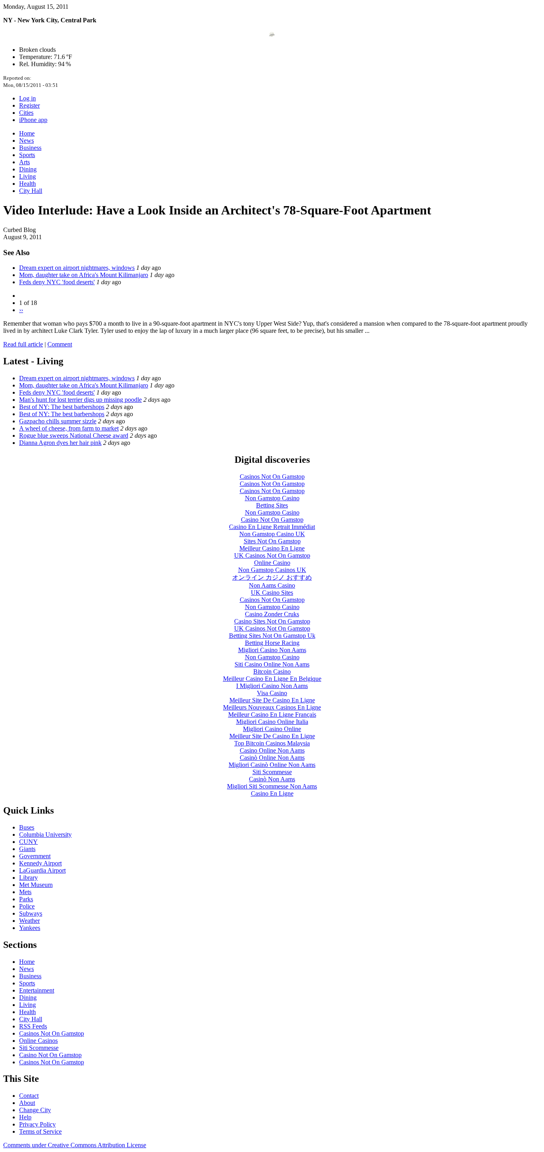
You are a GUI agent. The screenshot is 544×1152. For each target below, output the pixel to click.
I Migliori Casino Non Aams (272, 685)
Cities (26, 112)
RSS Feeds (33, 1026)
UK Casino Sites (272, 592)
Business (30, 147)
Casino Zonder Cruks (272, 614)
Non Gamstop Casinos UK (272, 569)
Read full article (23, 344)
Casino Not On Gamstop (272, 519)
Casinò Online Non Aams (272, 757)
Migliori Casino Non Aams (272, 650)
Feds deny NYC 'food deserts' (57, 282)
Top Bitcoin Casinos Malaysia (272, 743)
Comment (59, 344)
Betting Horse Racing (272, 642)
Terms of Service (40, 1131)
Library (28, 877)
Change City (35, 1110)
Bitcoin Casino (272, 671)
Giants (27, 848)
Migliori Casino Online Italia (272, 721)
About (27, 1102)
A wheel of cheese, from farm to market (69, 428)
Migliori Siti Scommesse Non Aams (272, 786)
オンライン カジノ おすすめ (272, 577)
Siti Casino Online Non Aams (272, 664)
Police (27, 906)
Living (27, 176)
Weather (29, 920)
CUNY (28, 841)
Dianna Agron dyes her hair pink (60, 442)
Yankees (29, 927)
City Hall (30, 190)
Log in (27, 98)
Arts (24, 162)
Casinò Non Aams (272, 779)
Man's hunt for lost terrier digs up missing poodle (80, 399)
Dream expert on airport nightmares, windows (77, 267)
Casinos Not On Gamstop (272, 476)
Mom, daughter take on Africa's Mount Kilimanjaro (83, 274)
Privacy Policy (37, 1124)
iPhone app (33, 119)
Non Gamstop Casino (272, 498)
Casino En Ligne (272, 793)
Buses (26, 827)
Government (35, 856)
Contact (29, 1095)
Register (29, 105)
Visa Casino (272, 693)
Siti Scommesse (272, 772)
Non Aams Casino (272, 585)
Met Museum (36, 884)
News (26, 140)
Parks (26, 899)
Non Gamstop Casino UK (272, 534)
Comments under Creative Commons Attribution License (74, 1145)
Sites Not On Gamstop (272, 541)
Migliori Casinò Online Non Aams (272, 764)
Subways (30, 913)
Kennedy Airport (40, 863)
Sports (27, 154)
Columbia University (45, 834)
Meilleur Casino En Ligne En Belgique (272, 678)
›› (21, 310)
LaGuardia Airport (42, 870)
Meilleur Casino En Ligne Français (272, 714)
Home (27, 133)
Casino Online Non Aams (272, 750)
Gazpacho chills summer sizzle (57, 421)
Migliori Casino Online (272, 728)
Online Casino (272, 562)
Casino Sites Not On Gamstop (272, 621)
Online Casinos (38, 1040)
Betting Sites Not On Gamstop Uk (272, 635)
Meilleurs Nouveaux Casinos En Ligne (272, 707)
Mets (25, 892)
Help (25, 1117)
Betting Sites (272, 505)
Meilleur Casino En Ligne (272, 548)
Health (27, 183)
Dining (28, 169)
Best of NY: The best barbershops (61, 406)
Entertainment (36, 990)
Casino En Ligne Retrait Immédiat (272, 526)
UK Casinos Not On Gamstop (272, 555)
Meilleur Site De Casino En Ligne (272, 700)
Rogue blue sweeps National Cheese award (73, 435)
